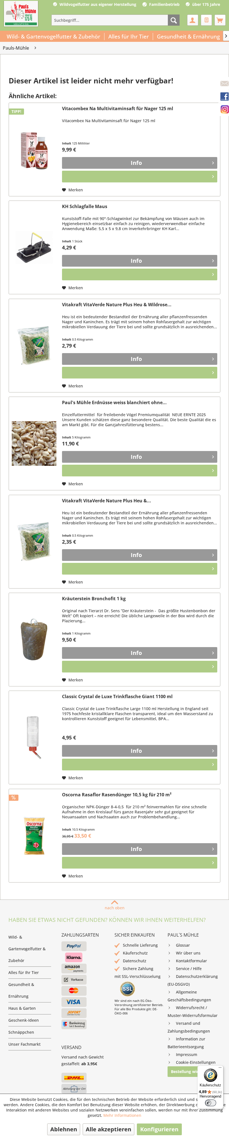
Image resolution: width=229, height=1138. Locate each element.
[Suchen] (174, 20)
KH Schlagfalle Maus (84, 206)
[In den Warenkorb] (139, 176)
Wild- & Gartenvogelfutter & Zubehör (27, 948)
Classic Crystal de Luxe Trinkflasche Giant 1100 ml (117, 697)
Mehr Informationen (122, 1115)
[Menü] (220, 1068)
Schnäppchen (21, 1032)
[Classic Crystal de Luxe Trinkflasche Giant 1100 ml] (34, 737)
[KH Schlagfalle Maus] (34, 247)
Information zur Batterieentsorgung (186, 1042)
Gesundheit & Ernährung (21, 990)
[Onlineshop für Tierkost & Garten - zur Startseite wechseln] (21, 14)
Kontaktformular (191, 960)
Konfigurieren (159, 1129)
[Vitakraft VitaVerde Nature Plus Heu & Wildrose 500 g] (34, 345)
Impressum (186, 1054)
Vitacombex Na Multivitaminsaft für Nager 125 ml (117, 109)
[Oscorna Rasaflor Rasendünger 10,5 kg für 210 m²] (34, 835)
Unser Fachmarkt (24, 1044)
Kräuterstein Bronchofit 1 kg (94, 599)
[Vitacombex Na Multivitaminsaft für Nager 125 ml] (34, 149)
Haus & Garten (22, 1008)
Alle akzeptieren (108, 1129)
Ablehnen (63, 1129)
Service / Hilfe (189, 968)
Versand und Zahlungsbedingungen (189, 1027)
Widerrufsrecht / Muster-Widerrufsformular (193, 1011)
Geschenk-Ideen (23, 1020)
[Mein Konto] (192, 20)
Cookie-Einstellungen (196, 1062)
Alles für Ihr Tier (23, 972)
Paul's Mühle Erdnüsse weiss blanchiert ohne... (114, 403)
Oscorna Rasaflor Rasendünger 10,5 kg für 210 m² (116, 795)
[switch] (210, 1103)
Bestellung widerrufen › (193, 1071)
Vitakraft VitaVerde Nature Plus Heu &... (106, 501)
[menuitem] (115, 20)
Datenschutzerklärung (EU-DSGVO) (193, 980)
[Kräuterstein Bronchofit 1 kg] (34, 639)
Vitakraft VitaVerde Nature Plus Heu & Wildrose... (116, 305)
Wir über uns (188, 953)
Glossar (183, 945)
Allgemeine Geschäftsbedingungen (189, 995)
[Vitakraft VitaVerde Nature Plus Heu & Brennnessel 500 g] (34, 541)
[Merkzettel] (206, 20)
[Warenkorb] (220, 20)
